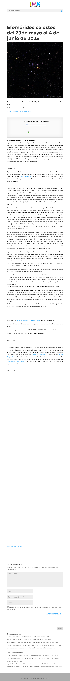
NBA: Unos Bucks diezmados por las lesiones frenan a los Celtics (42, 667)
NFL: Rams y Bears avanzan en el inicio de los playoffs (42, 655)
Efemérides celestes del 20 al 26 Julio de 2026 (26, 499)
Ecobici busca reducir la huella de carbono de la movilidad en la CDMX (28, 637)
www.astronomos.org (39, 354)
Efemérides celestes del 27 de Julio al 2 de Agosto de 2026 (31, 473)
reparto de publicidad (13, 664)
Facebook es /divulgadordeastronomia (28, 320)
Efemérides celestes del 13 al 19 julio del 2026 (26, 525)
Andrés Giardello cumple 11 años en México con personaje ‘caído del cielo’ (29, 639)
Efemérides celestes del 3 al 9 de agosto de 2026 (27, 448)
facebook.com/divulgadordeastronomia (19, 111)
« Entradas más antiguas (14, 546)
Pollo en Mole (18, 661)
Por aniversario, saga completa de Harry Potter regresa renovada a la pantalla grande (33, 642)
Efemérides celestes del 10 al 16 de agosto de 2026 (28, 422)
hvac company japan (13, 658)
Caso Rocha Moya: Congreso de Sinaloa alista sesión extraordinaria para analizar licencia (34, 645)
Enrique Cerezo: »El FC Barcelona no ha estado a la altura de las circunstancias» (31, 648)
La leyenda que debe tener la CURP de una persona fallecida (40, 658)
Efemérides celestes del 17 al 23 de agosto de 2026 (28, 396)
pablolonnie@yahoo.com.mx (15, 361)
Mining (9, 661)
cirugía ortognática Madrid (15, 655)
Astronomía (21, 399)
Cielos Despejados (25, 176)
